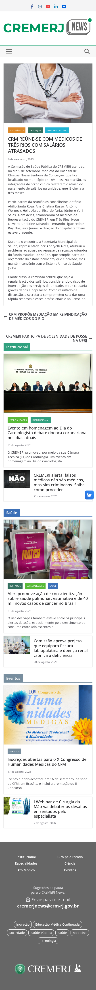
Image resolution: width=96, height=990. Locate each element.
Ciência (70, 863)
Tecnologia (48, 941)
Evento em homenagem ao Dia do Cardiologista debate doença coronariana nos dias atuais (47, 433)
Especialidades (18, 420)
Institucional (40, 420)
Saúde (53, 585)
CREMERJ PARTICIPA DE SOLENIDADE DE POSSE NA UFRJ (46, 338)
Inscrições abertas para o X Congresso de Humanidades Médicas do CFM (47, 762)
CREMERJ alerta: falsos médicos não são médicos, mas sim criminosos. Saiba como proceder (59, 482)
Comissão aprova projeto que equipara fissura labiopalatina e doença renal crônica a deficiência (61, 648)
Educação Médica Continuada (57, 924)
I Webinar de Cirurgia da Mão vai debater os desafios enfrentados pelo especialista (60, 809)
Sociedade (17, 933)
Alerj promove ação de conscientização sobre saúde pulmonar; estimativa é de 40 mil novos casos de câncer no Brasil (48, 598)
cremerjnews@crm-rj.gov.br (48, 906)
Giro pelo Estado (57, 130)
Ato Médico (17, 130)
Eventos (14, 751)
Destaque (35, 130)
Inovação (22, 924)
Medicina (80, 933)
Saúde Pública (41, 933)
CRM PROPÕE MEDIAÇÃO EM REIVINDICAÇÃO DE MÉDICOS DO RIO (48, 316)
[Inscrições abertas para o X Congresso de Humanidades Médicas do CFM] (48, 715)
